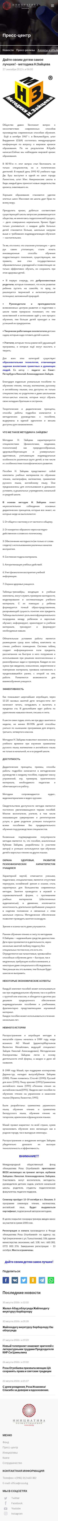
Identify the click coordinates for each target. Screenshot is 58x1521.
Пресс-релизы (25, 50)
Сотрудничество (12, 1462)
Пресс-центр (10, 1447)
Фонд (6, 1442)
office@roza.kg (19, 1483)
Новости (8, 50)
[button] (52, 6)
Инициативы (10, 1452)
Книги (6, 1457)
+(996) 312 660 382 (25, 1477)
